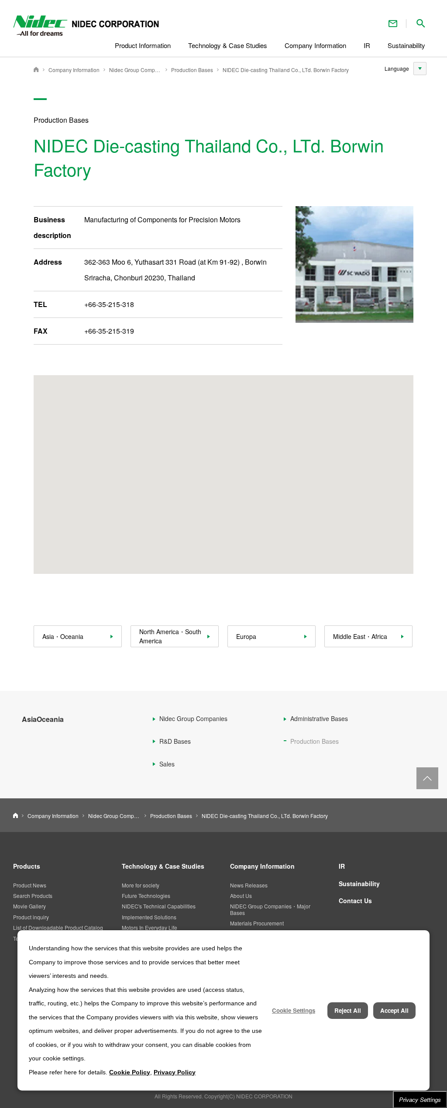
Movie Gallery (29, 906)
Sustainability (359, 883)
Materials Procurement (257, 923)
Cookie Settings (293, 1010)
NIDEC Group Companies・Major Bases (270, 909)
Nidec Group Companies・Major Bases (135, 69)
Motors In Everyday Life (149, 927)
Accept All (394, 1010)
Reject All (347, 1010)
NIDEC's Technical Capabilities (159, 906)
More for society (140, 885)
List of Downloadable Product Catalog (58, 927)
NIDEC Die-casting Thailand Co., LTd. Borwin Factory (286, 69)
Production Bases (192, 69)
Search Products (32, 895)
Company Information (74, 69)
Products (26, 866)
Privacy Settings (420, 1099)
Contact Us (393, 23)
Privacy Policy (175, 1072)
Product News (29, 885)
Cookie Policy (129, 1072)
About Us (241, 895)
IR (342, 866)
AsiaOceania (43, 719)
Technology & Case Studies (163, 866)
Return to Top (427, 778)
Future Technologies (146, 895)
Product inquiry (31, 917)
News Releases (249, 885)
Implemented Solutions (149, 917)
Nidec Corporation (36, 69)
